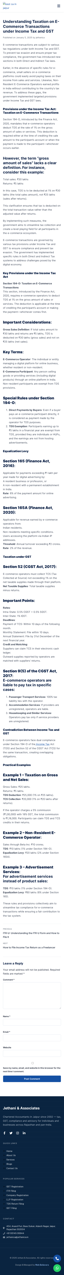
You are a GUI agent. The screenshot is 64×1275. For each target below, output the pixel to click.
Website (7, 1047)
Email (6, 1032)
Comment (9, 979)
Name (6, 1016)
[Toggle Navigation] (58, 6)
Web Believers (42, 1265)
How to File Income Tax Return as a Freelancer (29, 947)
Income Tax (42, 744)
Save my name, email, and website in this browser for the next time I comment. (31, 1070)
